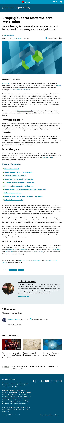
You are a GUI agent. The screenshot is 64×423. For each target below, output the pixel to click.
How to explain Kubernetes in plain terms (18, 186)
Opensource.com (8, 390)
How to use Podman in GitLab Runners (51, 354)
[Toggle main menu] (2, 2)
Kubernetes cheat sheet (12, 193)
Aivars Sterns (23, 249)
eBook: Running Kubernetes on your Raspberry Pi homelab (25, 189)
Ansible (21, 270)
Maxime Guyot (11, 249)
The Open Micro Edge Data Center (29, 260)
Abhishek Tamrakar (14, 319)
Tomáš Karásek (38, 252)
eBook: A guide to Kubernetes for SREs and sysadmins (23, 196)
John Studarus (9, 35)
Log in (54, 2)
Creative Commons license (21, 392)
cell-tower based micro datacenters (19, 90)
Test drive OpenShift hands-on (15, 176)
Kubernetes (13, 270)
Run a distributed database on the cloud (31, 354)
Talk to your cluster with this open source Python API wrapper (11, 355)
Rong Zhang (56, 249)
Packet (59, 85)
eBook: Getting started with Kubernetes (18, 179)
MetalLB (45, 157)
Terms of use (54, 415)
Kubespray (5, 83)
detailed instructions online (25, 111)
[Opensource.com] (16, 8)
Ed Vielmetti (9, 252)
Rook (52, 157)
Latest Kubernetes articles (13, 200)
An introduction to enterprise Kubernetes (19, 183)
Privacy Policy (44, 415)
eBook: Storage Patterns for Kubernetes (18, 172)
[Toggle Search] (61, 2)
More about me (23, 297)
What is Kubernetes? (11, 169)
